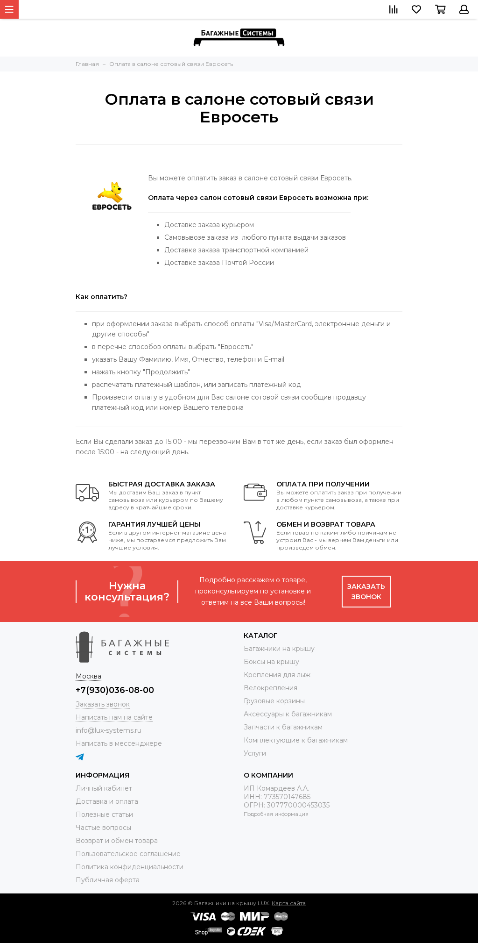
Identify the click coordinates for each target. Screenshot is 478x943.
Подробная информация (276, 814)
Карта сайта (289, 903)
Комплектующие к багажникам (296, 740)
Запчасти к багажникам (283, 727)
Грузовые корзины (274, 701)
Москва (88, 676)
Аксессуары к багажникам (288, 714)
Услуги (255, 753)
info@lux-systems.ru (108, 730)
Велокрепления (270, 688)
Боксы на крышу (271, 661)
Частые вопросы (103, 827)
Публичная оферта (108, 880)
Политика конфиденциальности (129, 867)
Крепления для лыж (277, 675)
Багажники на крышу (279, 648)
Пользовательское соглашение (128, 854)
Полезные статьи (104, 814)
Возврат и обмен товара (117, 840)
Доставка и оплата (107, 801)
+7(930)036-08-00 (115, 690)
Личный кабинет (104, 788)
